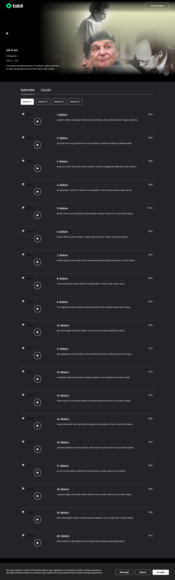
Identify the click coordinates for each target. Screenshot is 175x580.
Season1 (27, 101)
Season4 (75, 101)
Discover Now (157, 5)
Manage (124, 572)
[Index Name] (37, 121)
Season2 (43, 101)
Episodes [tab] (28, 90)
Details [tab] (46, 90)
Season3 (59, 101)
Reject (142, 572)
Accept (161, 572)
